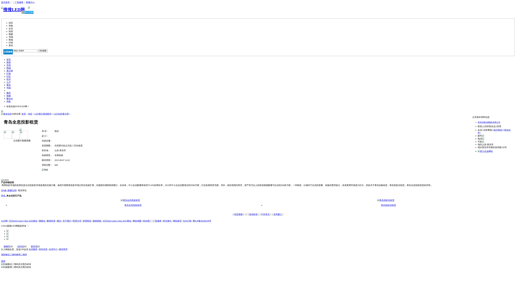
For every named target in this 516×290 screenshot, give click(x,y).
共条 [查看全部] (9, 190)
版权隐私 (97, 221)
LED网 (4, 221)
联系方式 (77, 221)
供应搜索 (238, 214)
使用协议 (87, 221)
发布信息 (43, 249)
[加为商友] (498, 130)
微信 (59, 221)
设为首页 (5, 2)
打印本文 (265, 214)
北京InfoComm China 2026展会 (23, 221)
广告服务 (19, 2)
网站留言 (177, 221)
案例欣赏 (51, 221)
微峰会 (42, 221)
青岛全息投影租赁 (133, 205)
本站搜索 (42, 51)
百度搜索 (8, 52)
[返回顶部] (1, 252)
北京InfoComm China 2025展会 (117, 221)
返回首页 (63, 249)
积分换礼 (167, 221)
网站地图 (137, 221)
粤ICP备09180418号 (202, 221)
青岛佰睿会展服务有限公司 (489, 122)
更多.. (3, 196)
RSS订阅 (187, 221)
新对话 (34, 246)
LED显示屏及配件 (43, 114)
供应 (30, 114)
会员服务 (33, 249)
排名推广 (147, 221)
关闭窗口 (277, 214)
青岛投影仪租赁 (388, 205)
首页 (24, 114)
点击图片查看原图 (22, 140)
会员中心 (53, 249)
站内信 (20, 246)
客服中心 (30, 2)
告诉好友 (253, 214)
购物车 (7, 246)
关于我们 (67, 221)
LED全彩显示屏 (61, 114)
